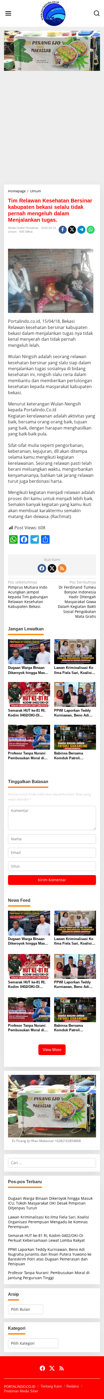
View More (52, 1049)
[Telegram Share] (81, 230)
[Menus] (8, 13)
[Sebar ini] (63, 230)
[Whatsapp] (91, 230)
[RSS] (62, 568)
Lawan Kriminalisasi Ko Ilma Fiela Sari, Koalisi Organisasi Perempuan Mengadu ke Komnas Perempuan (73, 670)
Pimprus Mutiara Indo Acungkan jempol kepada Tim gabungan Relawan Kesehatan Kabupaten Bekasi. (28, 594)
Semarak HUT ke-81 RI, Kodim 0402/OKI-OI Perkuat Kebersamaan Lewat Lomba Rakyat (27, 713)
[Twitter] (52, 568)
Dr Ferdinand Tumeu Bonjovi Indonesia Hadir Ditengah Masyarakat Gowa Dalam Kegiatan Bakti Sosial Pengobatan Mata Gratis (77, 599)
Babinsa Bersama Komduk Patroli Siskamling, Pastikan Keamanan (71, 756)
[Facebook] (42, 568)
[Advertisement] (52, 126)
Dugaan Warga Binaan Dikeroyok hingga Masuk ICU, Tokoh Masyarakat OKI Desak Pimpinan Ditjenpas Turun (28, 670)
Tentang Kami (51, 1386)
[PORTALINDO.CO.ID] (53, 13)
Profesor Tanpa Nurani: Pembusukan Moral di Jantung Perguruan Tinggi (27, 756)
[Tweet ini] (72, 230)
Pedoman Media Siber (21, 1391)
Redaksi (72, 1386)
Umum (12, 231)
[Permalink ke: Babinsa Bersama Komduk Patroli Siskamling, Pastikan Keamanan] (75, 736)
